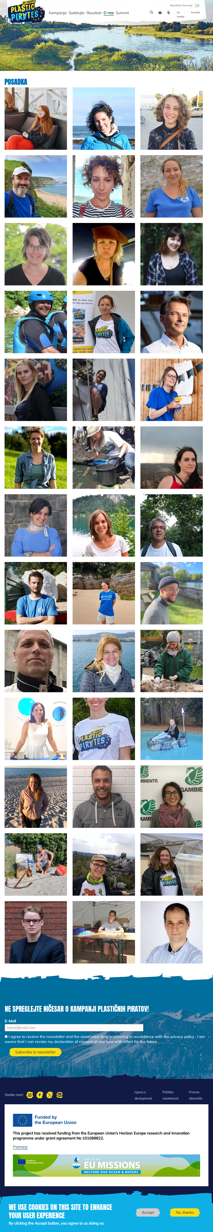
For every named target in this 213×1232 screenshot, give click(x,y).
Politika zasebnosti (170, 1095)
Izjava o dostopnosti (143, 1095)
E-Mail (10, 1021)
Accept (148, 1212)
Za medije (181, 14)
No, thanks (185, 1212)
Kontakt (195, 12)
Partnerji (20, 1146)
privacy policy (182, 1036)
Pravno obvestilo (195, 1095)
